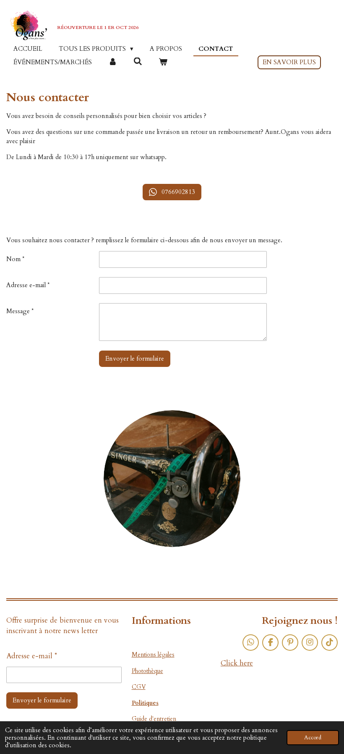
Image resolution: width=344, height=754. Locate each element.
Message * (20, 311)
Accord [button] (312, 737)
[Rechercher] (137, 61)
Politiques (145, 703)
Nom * (15, 259)
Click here (237, 663)
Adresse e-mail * (28, 285)
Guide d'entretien (154, 719)
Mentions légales (153, 655)
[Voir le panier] (163, 62)
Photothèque (147, 671)
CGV (139, 687)
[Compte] (112, 62)
